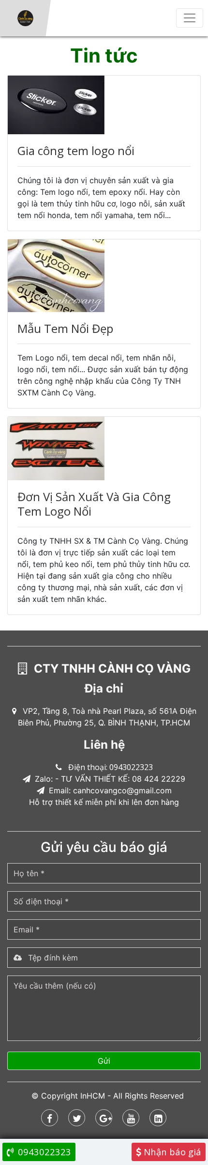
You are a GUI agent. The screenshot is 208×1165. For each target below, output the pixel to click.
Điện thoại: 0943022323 (110, 767)
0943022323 (43, 1152)
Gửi (104, 1061)
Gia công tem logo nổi (75, 150)
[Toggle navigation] (189, 18)
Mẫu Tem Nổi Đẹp (65, 328)
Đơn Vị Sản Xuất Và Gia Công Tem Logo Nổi (94, 503)
